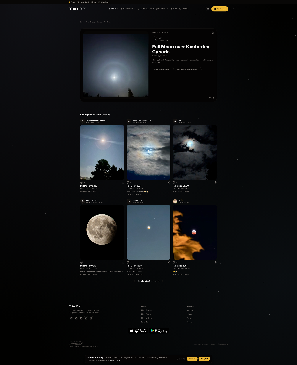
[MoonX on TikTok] (86, 318)
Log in (213, 344)
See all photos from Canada (148, 281)
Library (185, 9)
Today (113, 9)
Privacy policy (114, 360)
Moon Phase (128, 9)
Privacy (189, 314)
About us (190, 310)
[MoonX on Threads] (91, 318)
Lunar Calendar (147, 9)
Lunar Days (145, 322)
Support (189, 322)
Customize (181, 359)
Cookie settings (223, 344)
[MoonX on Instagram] (71, 318)
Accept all (204, 359)
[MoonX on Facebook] (81, 318)
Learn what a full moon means (187, 69)
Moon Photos (90, 22)
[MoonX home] (77, 9)
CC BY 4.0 (93, 347)
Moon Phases (146, 314)
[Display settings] (208, 9)
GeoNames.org (84, 347)
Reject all (192, 359)
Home (82, 22)
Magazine (162, 9)
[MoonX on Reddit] (76, 318)
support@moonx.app (201, 344)
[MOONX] (74, 306)
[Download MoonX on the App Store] (138, 330)
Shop (175, 9)
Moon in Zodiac (146, 318)
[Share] (212, 32)
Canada (99, 22)
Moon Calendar (146, 310)
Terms (189, 318)
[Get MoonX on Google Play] (159, 330)
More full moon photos (161, 69)
